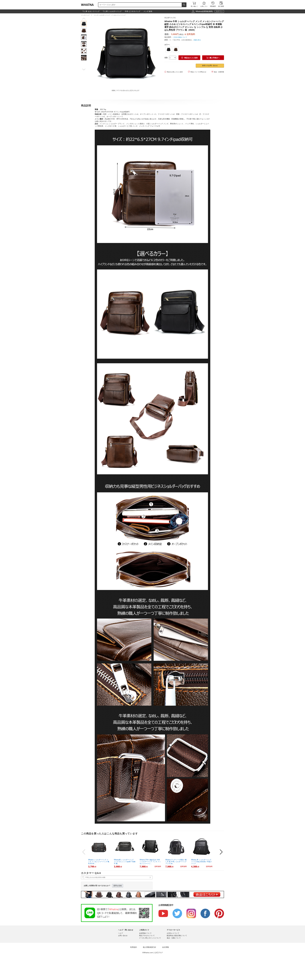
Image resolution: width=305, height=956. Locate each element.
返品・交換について (174, 938)
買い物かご (194, 4)
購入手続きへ (213, 58)
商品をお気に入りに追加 (173, 72)
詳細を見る (197, 40)
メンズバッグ (85, 15)
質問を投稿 (117, 886)
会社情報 (165, 947)
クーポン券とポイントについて (150, 938)
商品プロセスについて (147, 935)
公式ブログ (158, 952)
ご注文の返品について (180, 37)
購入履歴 (221, 4)
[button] (84, 18)
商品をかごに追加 (189, 58)
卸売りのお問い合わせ (210, 65)
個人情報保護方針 (149, 947)
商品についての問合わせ (197, 72)
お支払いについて (173, 933)
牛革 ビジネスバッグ (132, 11)
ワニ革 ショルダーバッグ (112, 11)
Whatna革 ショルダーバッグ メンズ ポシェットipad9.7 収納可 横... (124, 861)
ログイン (219, 11)
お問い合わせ (122, 935)
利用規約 (133, 947)
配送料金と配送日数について (177, 935)
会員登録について (145, 933)
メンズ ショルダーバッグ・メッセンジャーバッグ (110, 15)
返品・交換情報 (217, 72)
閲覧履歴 (213, 4)
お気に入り (204, 4)
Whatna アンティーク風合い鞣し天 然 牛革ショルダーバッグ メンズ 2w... (176, 861)
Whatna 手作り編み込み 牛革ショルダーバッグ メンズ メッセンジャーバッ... (150, 861)
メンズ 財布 (147, 11)
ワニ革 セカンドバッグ (90, 11)
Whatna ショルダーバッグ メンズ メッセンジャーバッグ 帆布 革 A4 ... (98, 861)
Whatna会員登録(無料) (204, 11)
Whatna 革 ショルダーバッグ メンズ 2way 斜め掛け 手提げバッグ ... (201, 861)
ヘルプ (120, 933)
